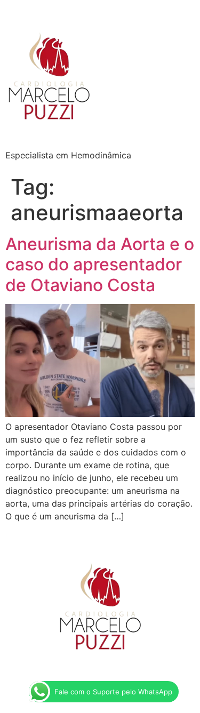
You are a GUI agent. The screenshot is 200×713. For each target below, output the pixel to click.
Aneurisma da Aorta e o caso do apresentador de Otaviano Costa (99, 264)
